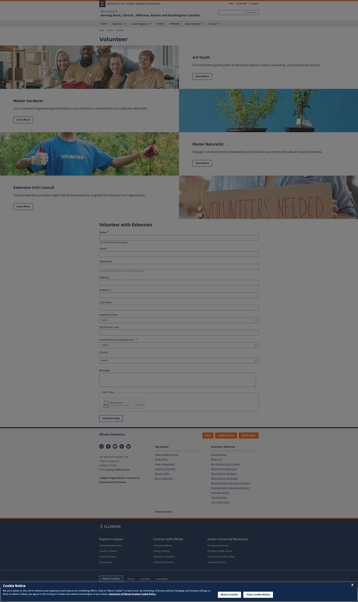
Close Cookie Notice (258, 595)
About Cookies (229, 595)
